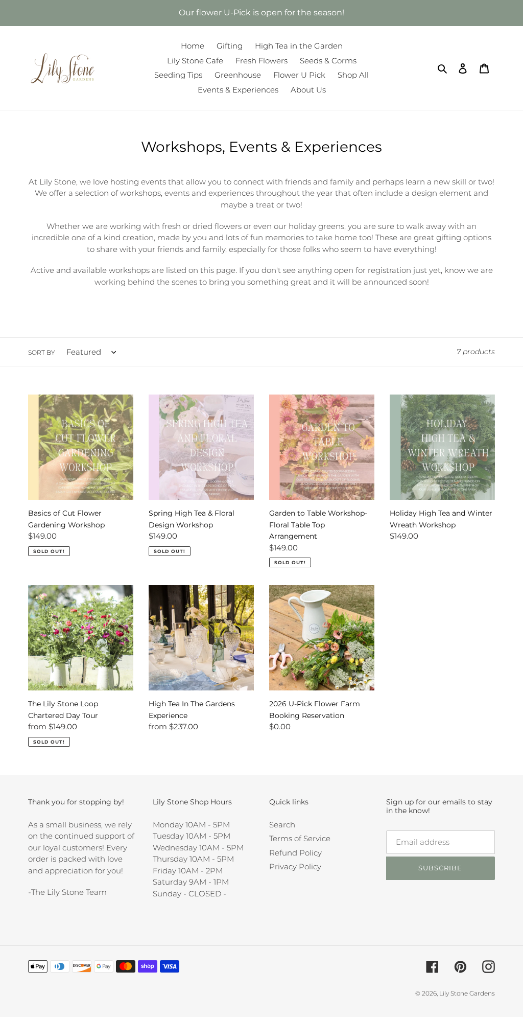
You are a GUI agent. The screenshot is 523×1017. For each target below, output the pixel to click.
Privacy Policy (295, 866)
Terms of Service (299, 838)
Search (282, 824)
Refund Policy (295, 853)
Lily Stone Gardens (467, 993)
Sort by (41, 352)
